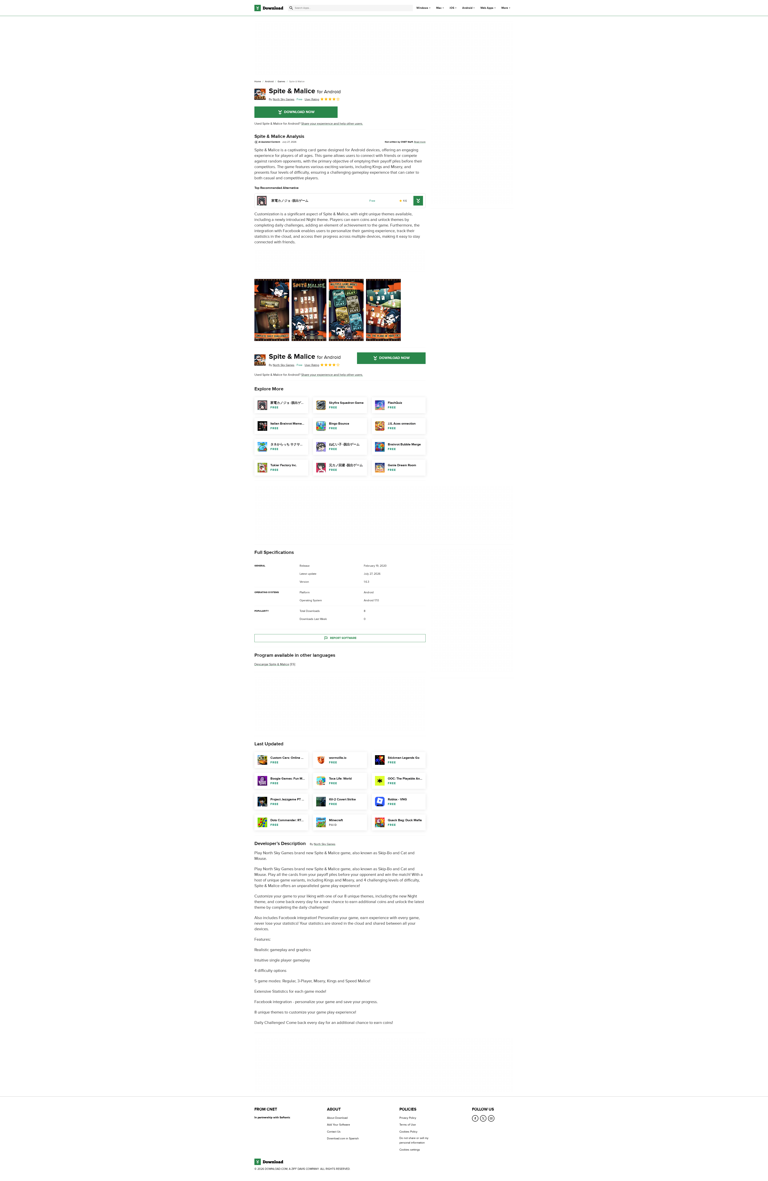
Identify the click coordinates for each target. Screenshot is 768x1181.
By (281, 99)
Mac (439, 8)
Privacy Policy (407, 1118)
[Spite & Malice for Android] (260, 94)
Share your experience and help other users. (332, 124)
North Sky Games (324, 844)
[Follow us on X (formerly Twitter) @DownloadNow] (483, 1118)
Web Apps (486, 8)
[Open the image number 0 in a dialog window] (271, 310)
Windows (422, 8)
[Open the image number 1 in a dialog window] (309, 310)
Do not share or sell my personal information (413, 1141)
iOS (452, 8)
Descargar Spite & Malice (271, 664)
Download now (299, 112)
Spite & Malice (305, 91)
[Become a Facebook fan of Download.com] (475, 1118)
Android (467, 8)
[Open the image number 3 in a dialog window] (383, 310)
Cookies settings (409, 1149)
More (504, 8)
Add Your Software (338, 1125)
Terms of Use (407, 1125)
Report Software (343, 638)
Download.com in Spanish (343, 1138)
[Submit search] (291, 8)
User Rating (312, 99)
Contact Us (334, 1131)
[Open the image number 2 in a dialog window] (346, 310)
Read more (420, 141)
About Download (337, 1118)
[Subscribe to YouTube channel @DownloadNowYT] (491, 1118)
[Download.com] (268, 8)
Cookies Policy (408, 1131)
